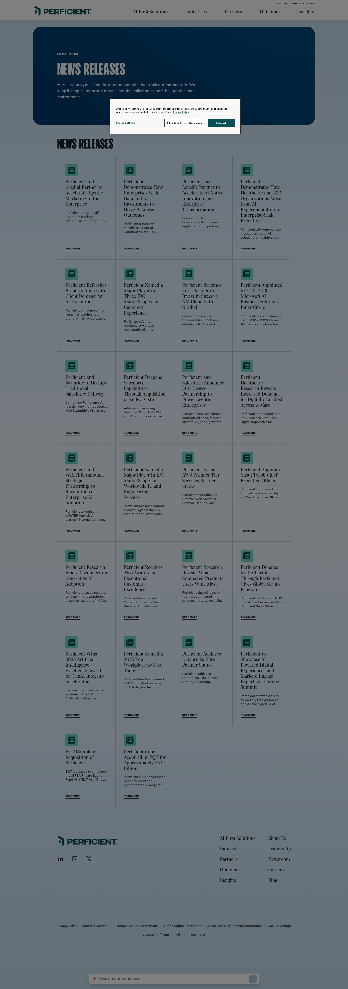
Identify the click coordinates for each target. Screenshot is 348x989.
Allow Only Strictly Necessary (185, 123)
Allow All (221, 123)
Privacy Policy (181, 112)
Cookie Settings (125, 122)
